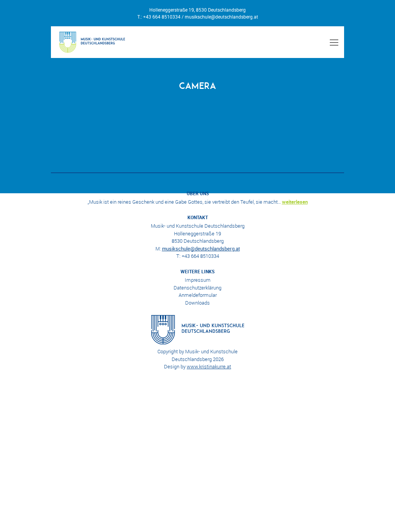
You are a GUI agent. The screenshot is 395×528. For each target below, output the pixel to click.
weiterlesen (295, 201)
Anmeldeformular (198, 294)
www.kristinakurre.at (209, 366)
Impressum (198, 279)
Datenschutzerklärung (197, 287)
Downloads (197, 302)
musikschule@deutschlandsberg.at (221, 17)
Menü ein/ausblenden (332, 42)
